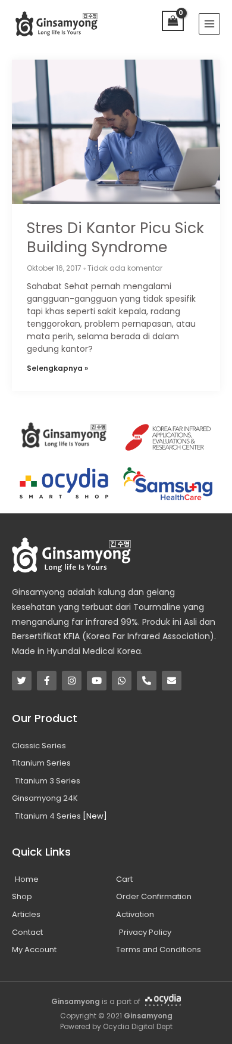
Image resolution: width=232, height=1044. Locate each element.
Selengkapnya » (57, 368)
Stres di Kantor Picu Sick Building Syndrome (115, 238)
